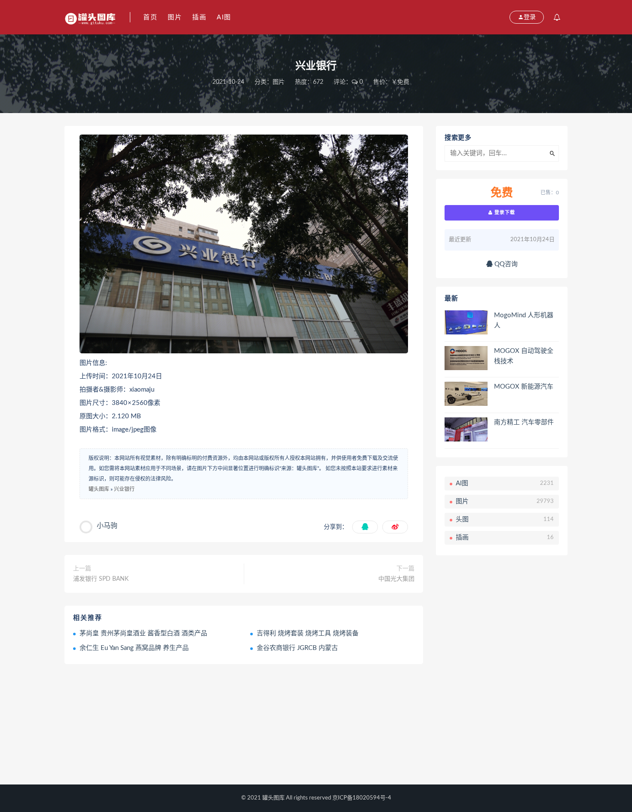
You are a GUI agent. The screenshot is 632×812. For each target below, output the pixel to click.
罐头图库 (99, 489)
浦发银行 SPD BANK (101, 579)
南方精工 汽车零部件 (524, 422)
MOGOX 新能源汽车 (523, 386)
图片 (175, 17)
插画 (199, 17)
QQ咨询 (505, 264)
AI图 (224, 17)
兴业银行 (124, 489)
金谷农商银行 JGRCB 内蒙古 (297, 648)
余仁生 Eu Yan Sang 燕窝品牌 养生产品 (134, 648)
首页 (150, 17)
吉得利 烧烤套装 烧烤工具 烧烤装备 (308, 633)
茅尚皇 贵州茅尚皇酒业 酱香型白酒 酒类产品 (143, 633)
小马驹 (107, 525)
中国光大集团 (396, 579)
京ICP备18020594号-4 (361, 798)
